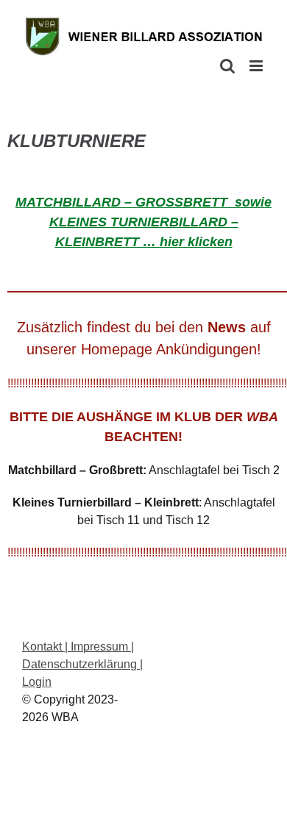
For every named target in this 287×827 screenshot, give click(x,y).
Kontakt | (45, 646)
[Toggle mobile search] (227, 66)
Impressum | (101, 646)
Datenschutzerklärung (81, 664)
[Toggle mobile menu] (257, 66)
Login (37, 682)
